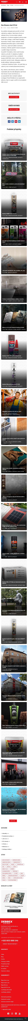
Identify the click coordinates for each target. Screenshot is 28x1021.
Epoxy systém (5, 864)
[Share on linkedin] (19, 121)
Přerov (3, 875)
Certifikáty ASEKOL (6, 992)
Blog (8, 5)
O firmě (11, 5)
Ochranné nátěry (6, 871)
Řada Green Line (5, 982)
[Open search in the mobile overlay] (16, 2)
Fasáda (12, 864)
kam (3, 866)
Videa (2, 954)
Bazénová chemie (16, 859)
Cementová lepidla (6, 862)
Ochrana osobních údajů (7, 1001)
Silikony (22, 875)
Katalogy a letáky (5, 961)
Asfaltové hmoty (6, 859)
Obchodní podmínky (6, 997)
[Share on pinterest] (16, 121)
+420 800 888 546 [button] (9, 940)
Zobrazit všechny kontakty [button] (10, 944)
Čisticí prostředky (12, 880)
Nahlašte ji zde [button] (7, 1009)
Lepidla (14, 866)
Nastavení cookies (5, 999)
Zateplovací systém (17, 877)
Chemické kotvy (16, 862)
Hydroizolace (20, 864)
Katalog (8, 866)
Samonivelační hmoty (13, 875)
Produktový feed (5, 963)
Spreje (3, 877)
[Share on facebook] (9, 121)
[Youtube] (19, 1014)
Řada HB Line (4, 985)
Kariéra (3, 959)
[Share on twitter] (12, 121)
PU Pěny (16, 873)
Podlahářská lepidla (7, 873)
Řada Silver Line (5, 980)
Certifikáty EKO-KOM (6, 989)
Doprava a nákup (5, 971)
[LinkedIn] (16, 1014)
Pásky (22, 873)
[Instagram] (12, 1014)
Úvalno (3, 880)
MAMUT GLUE (5, 868)
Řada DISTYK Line (5, 987)
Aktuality (13, 27)
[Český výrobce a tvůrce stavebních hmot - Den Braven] (7, 922)
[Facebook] (8, 1014)
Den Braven (3, 5)
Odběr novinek (4, 966)
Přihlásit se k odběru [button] (14, 109)
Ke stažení (3, 968)
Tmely (9, 877)
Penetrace (15, 871)
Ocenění (12, 868)
